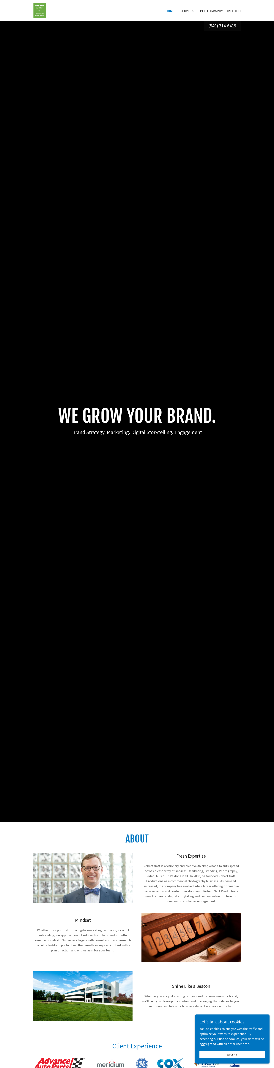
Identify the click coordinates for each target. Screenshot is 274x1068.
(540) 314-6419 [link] (222, 26)
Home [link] (170, 11)
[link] (39, 10)
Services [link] (187, 11)
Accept (232, 1054)
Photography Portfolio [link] (220, 11)
